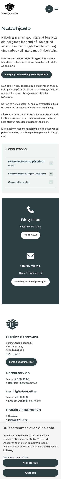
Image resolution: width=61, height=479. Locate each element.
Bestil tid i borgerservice (22, 382)
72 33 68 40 (30, 235)
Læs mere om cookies (15, 457)
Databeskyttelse (17, 419)
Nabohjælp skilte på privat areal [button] (26, 163)
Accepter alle (30, 462)
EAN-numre (12, 354)
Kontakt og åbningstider (21, 362)
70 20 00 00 (22, 396)
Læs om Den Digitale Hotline (24, 400)
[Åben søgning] (49, 9)
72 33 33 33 (22, 379)
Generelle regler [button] (19, 182)
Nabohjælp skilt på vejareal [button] (27, 173)
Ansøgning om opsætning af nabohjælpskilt (26, 74)
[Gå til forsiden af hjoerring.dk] (21, 9)
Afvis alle (30, 472)
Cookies (13, 415)
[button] (58, 9)
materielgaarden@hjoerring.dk (30, 281)
